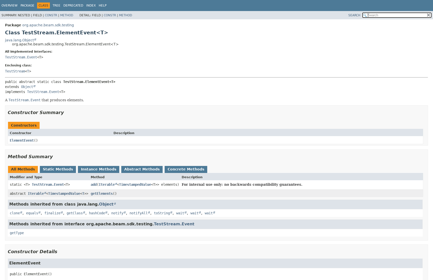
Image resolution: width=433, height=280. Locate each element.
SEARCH (354, 15)
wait (180, 213)
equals (32, 213)
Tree (56, 5)
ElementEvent (22, 140)
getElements (102, 194)
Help (102, 5)
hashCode (97, 213)
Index (91, 5)
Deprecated (73, 5)
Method (66, 15)
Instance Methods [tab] (98, 169)
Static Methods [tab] (58, 169)
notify (117, 213)
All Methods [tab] (23, 169)
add (94, 184)
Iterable (107, 184)
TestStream (15, 71)
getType (17, 233)
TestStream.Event (21, 57)
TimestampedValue (135, 184)
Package (27, 5)
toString (162, 213)
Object (27, 87)
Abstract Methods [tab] (142, 169)
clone (15, 213)
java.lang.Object (19, 40)
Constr (51, 15)
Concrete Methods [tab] (186, 169)
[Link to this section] (67, 112)
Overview (10, 5)
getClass (75, 213)
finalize (52, 213)
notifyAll (139, 213)
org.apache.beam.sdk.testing (48, 25)
